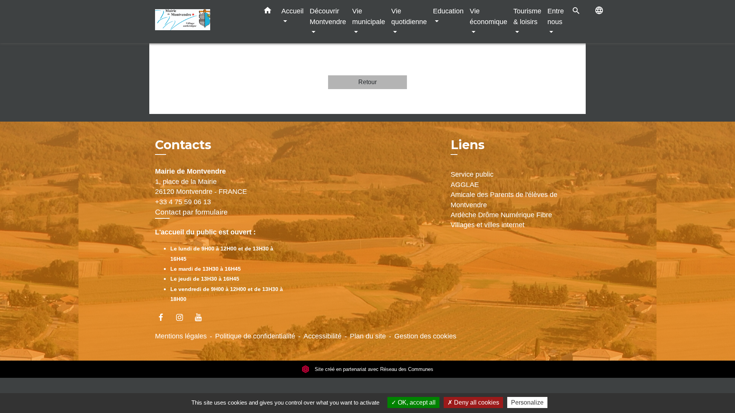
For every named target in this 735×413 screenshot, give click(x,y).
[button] (267, 12)
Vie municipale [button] (368, 16)
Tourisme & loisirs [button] (527, 16)
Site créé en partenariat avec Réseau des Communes (373, 369)
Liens (468, 144)
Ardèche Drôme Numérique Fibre (501, 215)
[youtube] (202, 317)
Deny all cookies (475, 402)
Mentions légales (181, 336)
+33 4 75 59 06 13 (183, 202)
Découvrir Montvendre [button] (328, 16)
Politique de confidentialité (255, 336)
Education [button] (448, 11)
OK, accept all (416, 402)
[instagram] (183, 317)
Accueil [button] (292, 11)
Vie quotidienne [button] (409, 16)
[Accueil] (203, 21)
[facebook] (164, 317)
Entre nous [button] (555, 16)
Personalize (527, 402)
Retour (367, 82)
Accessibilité (322, 336)
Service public (472, 174)
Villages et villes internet (487, 225)
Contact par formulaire (191, 212)
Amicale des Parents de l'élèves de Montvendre (504, 199)
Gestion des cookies (425, 336)
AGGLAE (465, 185)
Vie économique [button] (488, 16)
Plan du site (368, 336)
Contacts (183, 145)
